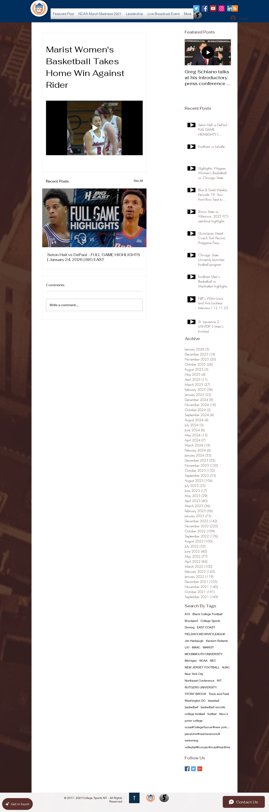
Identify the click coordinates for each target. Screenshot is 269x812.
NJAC (226, 667)
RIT (219, 680)
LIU (187, 647)
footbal (211, 714)
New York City (194, 674)
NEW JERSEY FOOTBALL (202, 667)
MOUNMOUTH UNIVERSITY (204, 654)
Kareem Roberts (217, 640)
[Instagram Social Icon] (221, 8)
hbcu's (223, 714)
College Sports (210, 620)
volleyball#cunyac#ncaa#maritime (207, 747)
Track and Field (219, 694)
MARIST (208, 647)
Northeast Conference (199, 680)
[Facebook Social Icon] (205, 8)
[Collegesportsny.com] (196, 8)
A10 (187, 614)
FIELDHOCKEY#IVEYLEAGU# (205, 634)
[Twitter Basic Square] (193, 768)
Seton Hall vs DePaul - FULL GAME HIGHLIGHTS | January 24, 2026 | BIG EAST (93, 257)
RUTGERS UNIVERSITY (201, 687)
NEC (213, 660)
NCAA (203, 660)
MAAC (196, 647)
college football (195, 714)
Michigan (191, 660)
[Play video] (94, 128)
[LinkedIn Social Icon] (230, 8)
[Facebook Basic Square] (187, 768)
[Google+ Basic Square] (199, 768)
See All (138, 180)
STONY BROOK (195, 694)
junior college (194, 720)
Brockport (191, 620)
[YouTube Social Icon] (213, 8)
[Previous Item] (191, 52)
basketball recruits (213, 707)
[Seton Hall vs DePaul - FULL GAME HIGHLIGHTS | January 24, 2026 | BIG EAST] (94, 217)
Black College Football (207, 614)
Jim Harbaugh (194, 640)
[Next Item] (224, 52)
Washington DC (195, 700)
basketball (191, 707)
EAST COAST (206, 627)
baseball (213, 700)
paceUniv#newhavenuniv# (202, 734)
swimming (191, 740)
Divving (189, 627)
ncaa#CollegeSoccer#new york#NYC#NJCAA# (208, 727)
